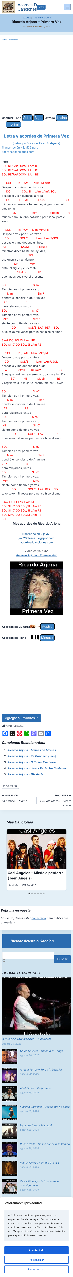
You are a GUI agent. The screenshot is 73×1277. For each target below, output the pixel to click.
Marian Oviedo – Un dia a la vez (39, 1162)
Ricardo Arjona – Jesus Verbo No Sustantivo (37, 768)
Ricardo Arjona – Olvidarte (25, 774)
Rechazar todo (36, 1269)
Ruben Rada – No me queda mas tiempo (45, 1144)
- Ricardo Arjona (42, 18)
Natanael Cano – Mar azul (36, 1125)
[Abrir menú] (67, 7)
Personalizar (36, 1259)
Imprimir (13, 124)
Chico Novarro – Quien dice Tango (41, 1051)
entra (41, 7)
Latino (62, 118)
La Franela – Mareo (14, 798)
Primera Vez (10, 785)
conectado (39, 918)
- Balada (26, 18)
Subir (27, 118)
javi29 (29, 27)
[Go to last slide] (12, 860)
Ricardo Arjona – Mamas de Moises (31, 750)
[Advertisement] (36, 77)
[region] (36, 1237)
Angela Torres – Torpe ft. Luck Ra (41, 1069)
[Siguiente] (61, 860)
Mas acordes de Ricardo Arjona (36, 523)
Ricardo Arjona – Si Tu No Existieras (32, 762)
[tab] (29, 893)
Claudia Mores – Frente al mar (55, 800)
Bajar (39, 118)
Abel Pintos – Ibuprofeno (35, 1088)
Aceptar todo (36, 1250)
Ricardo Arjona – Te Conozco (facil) (31, 756)
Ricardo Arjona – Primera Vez (36, 555)
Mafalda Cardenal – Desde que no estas (45, 1106)
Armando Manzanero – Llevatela (26, 1039)
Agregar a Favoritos (21, 718)
